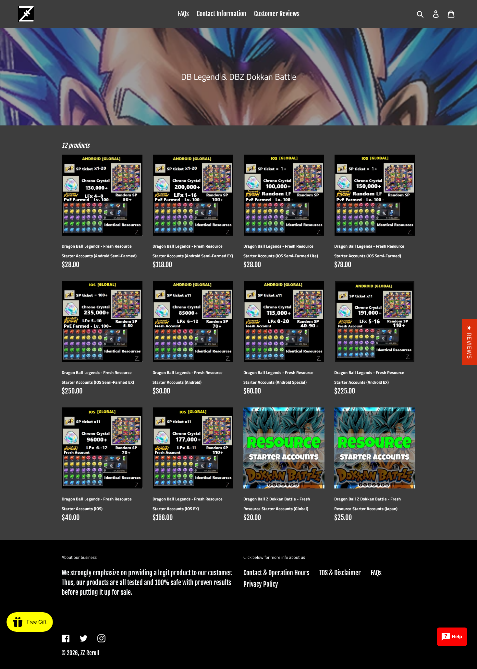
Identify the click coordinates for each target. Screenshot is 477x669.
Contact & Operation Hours (276, 573)
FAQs (376, 573)
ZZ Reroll (89, 653)
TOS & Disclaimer (340, 573)
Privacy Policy (260, 584)
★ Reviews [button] (469, 342)
